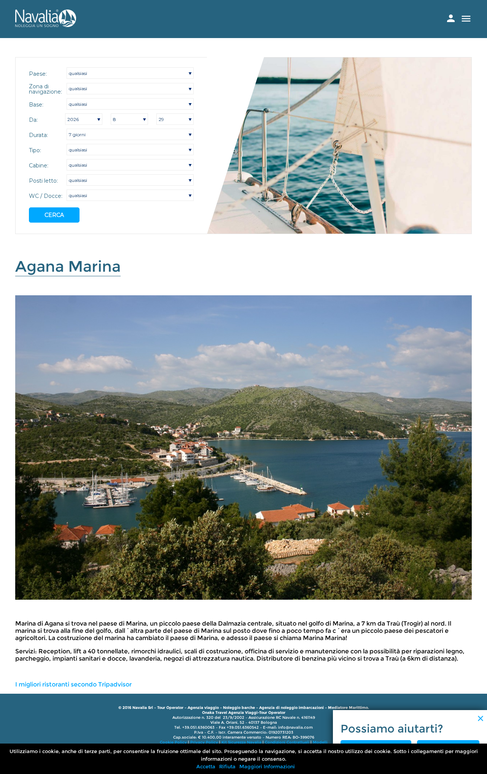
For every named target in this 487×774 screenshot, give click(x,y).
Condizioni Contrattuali (287, 742)
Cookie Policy (173, 742)
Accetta (205, 766)
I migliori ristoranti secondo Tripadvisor (73, 684)
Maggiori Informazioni (267, 766)
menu (466, 18)
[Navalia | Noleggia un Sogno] (45, 25)
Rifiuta (227, 766)
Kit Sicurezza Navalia (241, 742)
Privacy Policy (204, 742)
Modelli (320, 742)
